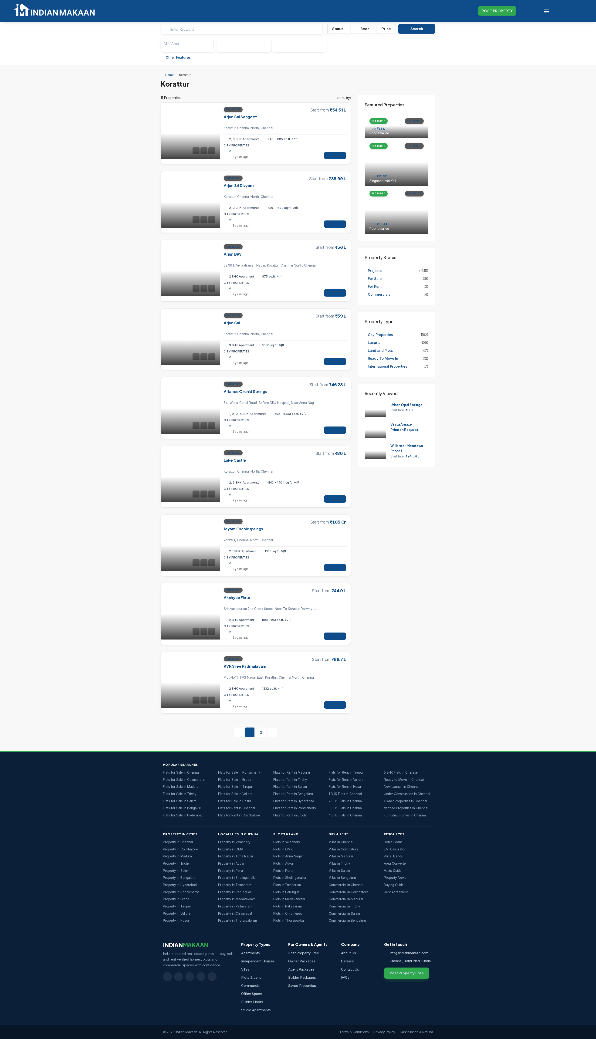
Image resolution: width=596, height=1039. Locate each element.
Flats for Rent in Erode (290, 815)
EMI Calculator (395, 849)
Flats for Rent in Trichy (290, 780)
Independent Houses (258, 961)
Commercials (379, 294)
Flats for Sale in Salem (179, 801)
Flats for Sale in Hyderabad (183, 815)
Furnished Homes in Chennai (405, 815)
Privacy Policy (384, 1032)
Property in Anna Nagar (235, 856)
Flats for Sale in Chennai (181, 772)
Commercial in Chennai (346, 885)
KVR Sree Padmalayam (245, 666)
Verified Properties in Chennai (406, 808)
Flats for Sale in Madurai (181, 787)
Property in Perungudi (234, 892)
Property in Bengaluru (179, 878)
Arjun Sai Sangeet (240, 116)
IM (229, 151)
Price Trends (393, 856)
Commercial (250, 986)
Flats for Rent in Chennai (236, 808)
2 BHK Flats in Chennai (345, 801)
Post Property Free (303, 953)
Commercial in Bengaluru (347, 920)
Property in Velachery (234, 842)
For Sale (375, 278)
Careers (347, 961)
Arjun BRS (233, 254)
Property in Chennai (178, 842)
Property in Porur (231, 871)
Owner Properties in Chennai (405, 801)
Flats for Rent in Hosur (345, 787)
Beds (364, 29)
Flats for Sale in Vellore (235, 794)
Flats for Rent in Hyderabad (293, 801)
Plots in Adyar (283, 863)
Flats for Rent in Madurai (291, 772)
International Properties (388, 366)
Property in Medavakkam (236, 899)
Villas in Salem (339, 871)
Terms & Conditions (354, 1032)
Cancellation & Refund (416, 1032)
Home (169, 75)
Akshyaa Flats (237, 597)
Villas (245, 969)
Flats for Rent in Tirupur (346, 772)
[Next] (272, 732)
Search (416, 29)
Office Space (251, 994)
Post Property (497, 10)
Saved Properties (302, 986)
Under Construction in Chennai (407, 794)
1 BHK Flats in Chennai (345, 794)
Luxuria (374, 342)
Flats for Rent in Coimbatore (239, 815)
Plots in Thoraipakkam (289, 920)
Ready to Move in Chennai (404, 780)
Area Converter (395, 863)
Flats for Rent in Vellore (346, 780)
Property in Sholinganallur (237, 878)
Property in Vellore (177, 913)
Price (386, 29)
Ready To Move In (383, 358)
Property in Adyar (231, 863)
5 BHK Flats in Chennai (401, 772)
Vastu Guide (393, 871)
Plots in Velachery (286, 842)
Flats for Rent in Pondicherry (294, 808)
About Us (348, 953)
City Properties (380, 334)
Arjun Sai (232, 322)
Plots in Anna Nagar (288, 856)
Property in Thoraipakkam (237, 920)
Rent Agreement (396, 892)
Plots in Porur (283, 871)
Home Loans (393, 842)
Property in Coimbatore (180, 849)
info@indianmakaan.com (409, 953)
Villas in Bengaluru (342, 878)
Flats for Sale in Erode (234, 780)
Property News (395, 878)
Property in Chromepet (235, 913)
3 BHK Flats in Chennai (345, 808)
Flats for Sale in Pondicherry (239, 772)
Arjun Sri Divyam (239, 185)
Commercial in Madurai (346, 899)
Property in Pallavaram (235, 906)
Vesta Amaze (401, 424)
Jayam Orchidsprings (243, 528)
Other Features (178, 57)
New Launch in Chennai (401, 787)
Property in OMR (230, 849)
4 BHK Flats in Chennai (345, 815)
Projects (233, 109)
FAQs (345, 977)
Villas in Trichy (339, 863)
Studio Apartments (256, 1010)
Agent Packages (301, 969)
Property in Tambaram (234, 885)
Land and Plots (380, 350)
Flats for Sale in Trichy (179, 794)
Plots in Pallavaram (287, 906)
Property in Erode (176, 899)
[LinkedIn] (178, 976)
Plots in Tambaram (287, 885)
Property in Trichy (176, 863)
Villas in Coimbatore (343, 849)
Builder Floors (252, 1002)
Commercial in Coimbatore (348, 892)
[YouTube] (189, 976)
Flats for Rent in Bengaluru (293, 794)
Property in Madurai (178, 856)
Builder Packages (302, 977)
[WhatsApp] (200, 976)
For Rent (375, 286)
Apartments (250, 953)
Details (335, 157)
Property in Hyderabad (180, 885)
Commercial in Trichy (344, 906)
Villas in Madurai (341, 856)
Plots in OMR (283, 849)
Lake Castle (235, 460)
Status (337, 29)
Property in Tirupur (177, 906)
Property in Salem (176, 871)
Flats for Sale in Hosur (234, 801)
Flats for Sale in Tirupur (235, 787)
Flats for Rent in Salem (290, 787)
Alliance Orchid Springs (245, 391)
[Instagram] (212, 976)
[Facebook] (167, 976)
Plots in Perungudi (286, 892)
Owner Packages (301, 961)
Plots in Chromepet (287, 913)
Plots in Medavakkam (289, 899)
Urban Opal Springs (406, 405)
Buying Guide (394, 885)
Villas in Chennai (341, 842)
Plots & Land (251, 977)
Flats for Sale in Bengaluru (182, 808)
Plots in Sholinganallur (289, 878)
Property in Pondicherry (181, 892)
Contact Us (350, 969)
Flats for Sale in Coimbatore (184, 780)
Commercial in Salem (344, 913)
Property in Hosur (176, 920)
